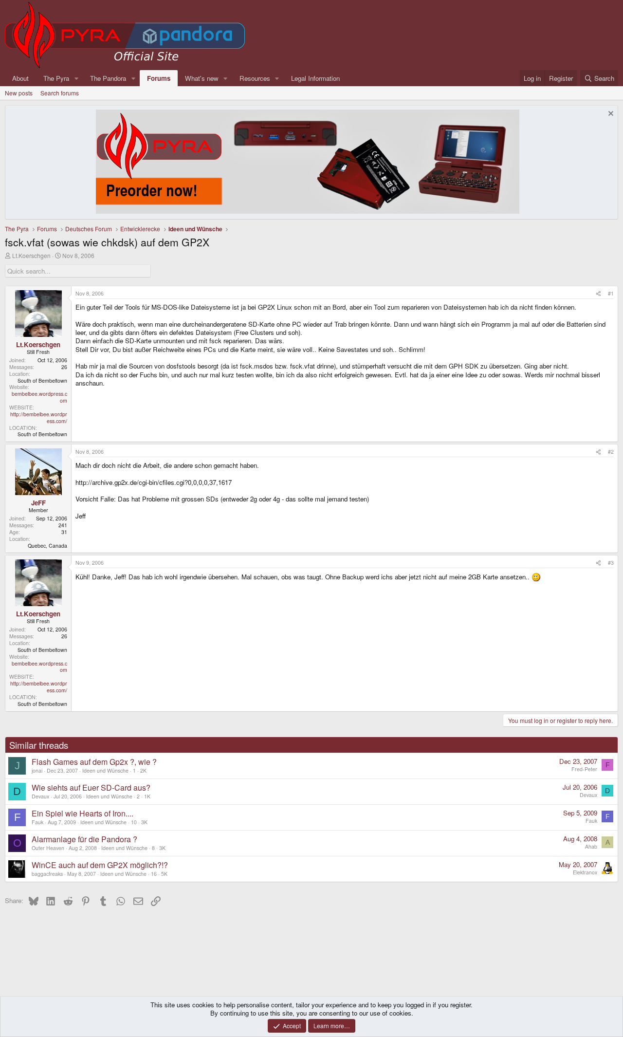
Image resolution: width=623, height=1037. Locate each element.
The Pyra (56, 78)
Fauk (37, 822)
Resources (254, 78)
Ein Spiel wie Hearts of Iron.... (82, 813)
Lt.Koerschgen (31, 255)
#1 (611, 293)
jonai (37, 770)
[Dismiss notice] (609, 115)
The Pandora (108, 78)
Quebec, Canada (47, 545)
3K (144, 822)
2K (143, 770)
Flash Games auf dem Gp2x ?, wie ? (94, 761)
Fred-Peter (584, 769)
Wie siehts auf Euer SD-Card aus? (91, 787)
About (20, 78)
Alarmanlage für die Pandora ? (84, 839)
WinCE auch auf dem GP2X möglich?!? (100, 864)
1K (147, 796)
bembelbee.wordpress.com (39, 397)
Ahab (591, 846)
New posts (19, 93)
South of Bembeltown (42, 380)
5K (164, 873)
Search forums (59, 93)
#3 (611, 562)
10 (134, 822)
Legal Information (315, 78)
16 (154, 873)
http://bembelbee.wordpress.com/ (38, 417)
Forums (158, 78)
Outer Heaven (48, 848)
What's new (202, 78)
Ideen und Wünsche (105, 770)
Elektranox (585, 872)
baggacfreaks (47, 873)
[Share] (598, 293)
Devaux (40, 796)
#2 (611, 451)
